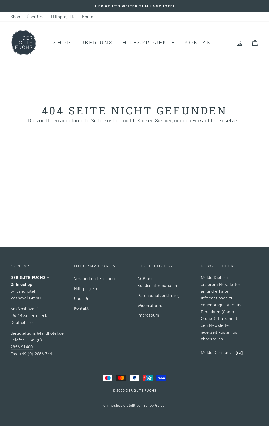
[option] (134, 6)
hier (167, 120)
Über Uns (36, 16)
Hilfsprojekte (63, 16)
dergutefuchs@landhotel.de (37, 333)
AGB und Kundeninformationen (157, 282)
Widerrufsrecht (151, 305)
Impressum (148, 315)
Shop (15, 16)
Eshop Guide (154, 405)
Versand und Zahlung (94, 278)
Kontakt (89, 16)
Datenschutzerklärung (158, 295)
